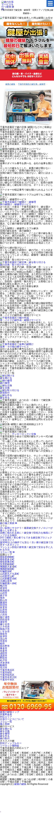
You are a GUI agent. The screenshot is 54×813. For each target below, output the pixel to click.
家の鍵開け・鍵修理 (15, 204)
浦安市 (3, 622)
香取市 (3, 634)
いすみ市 (5, 631)
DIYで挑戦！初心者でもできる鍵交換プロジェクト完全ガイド (26, 538)
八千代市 (5, 626)
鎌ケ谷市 (5, 624)
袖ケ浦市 (5, 617)
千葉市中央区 (7, 679)
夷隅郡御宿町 (7, 569)
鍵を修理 (5, 733)
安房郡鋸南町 (7, 564)
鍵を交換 (5, 731)
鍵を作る (5, 736)
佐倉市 (3, 650)
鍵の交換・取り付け (15, 264)
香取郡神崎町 (7, 557)
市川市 (3, 667)
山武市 (3, 593)
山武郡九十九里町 (9, 574)
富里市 (3, 607)
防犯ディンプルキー (11, 743)
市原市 (3, 641)
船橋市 (3, 665)
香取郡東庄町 (7, 561)
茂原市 (3, 655)
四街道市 (5, 619)
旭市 (2, 598)
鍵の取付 (5, 738)
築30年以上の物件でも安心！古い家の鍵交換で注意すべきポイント (26, 543)
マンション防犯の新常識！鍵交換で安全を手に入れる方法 (26, 548)
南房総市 (5, 590)
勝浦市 (3, 602)
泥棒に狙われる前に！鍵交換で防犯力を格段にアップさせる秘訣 (26, 533)
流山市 (3, 638)
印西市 (3, 612)
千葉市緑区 (6, 672)
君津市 (3, 588)
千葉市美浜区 (7, 670)
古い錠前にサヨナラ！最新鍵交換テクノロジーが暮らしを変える (26, 529)
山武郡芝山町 (7, 576)
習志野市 (5, 646)
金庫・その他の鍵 (14, 346)
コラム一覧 (6, 552)
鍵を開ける (6, 728)
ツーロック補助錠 (9, 745)
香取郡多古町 (7, 559)
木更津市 (5, 662)
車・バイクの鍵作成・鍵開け (20, 320)
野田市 (3, 658)
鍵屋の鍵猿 (20, 784)
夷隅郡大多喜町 (8, 566)
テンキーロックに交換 (24, 434)
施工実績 (5, 724)
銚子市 (3, 595)
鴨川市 (3, 586)
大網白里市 (6, 581)
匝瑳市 (3, 605)
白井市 (3, 610)
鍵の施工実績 (7, 523)
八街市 (3, 614)
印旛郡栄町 (6, 571)
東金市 (3, 648)
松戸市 (3, 660)
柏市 (2, 643)
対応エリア (6, 716)
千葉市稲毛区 (7, 675)
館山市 (3, 600)
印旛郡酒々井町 (8, 583)
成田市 (3, 653)
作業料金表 (6, 714)
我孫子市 (5, 629)
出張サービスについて (12, 719)
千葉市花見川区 (8, 677)
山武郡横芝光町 (8, 578)
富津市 (3, 636)
